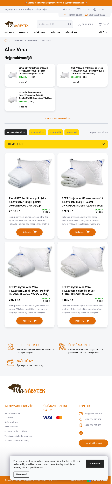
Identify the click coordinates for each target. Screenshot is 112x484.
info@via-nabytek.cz (94, 413)
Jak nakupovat (11, 427)
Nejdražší (55, 132)
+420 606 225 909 (93, 419)
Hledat (69, 24)
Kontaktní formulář (93, 443)
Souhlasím (94, 463)
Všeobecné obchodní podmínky (19, 436)
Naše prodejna (40, 9)
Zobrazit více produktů (56, 118)
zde (82, 3)
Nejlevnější (37, 132)
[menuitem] (10, 32)
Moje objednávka (12, 9)
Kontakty (27, 9)
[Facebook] (81, 432)
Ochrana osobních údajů (16, 431)
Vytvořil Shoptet (78, 480)
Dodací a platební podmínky (17, 440)
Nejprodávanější (16, 132)
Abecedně (72, 132)
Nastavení (21, 474)
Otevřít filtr (15, 144)
